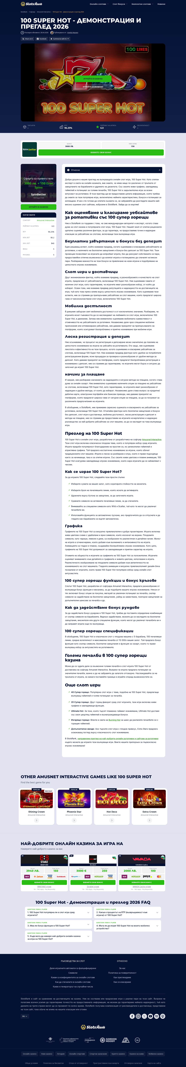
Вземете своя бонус (101, 152)
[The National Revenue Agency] (50, 1040)
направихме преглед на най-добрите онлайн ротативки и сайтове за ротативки (118, 738)
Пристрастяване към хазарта (106, 1063)
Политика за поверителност (122, 972)
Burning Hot (114, 720)
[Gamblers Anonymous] (126, 1040)
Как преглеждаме (122, 977)
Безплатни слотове (141, 4)
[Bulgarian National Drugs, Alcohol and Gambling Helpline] (69, 1040)
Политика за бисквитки (53, 1063)
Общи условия (31, 1063)
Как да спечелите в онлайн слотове (72, 982)
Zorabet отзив (93, 886)
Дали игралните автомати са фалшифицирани (73, 968)
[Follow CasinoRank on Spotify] (156, 1016)
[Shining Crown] (36, 806)
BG (23, 1016)
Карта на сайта (154, 1063)
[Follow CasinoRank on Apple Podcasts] (162, 1016)
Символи (72, 972)
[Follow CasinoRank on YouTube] (150, 1016)
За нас (122, 968)
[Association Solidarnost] (89, 1040)
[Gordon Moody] (108, 1040)
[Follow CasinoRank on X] (144, 1016)
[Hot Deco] (112, 806)
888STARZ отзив (44, 886)
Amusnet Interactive (45, 220)
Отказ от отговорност (78, 1063)
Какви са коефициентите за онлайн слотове (73, 977)
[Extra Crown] (149, 806)
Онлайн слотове (98, 4)
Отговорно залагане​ (133, 1063)
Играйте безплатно (93, 87)
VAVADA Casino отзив (142, 886)
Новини (161, 4)
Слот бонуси (119, 4)
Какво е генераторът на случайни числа (73, 986)
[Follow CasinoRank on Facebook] (132, 1016)
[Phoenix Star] (74, 806)
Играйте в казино (93, 78)
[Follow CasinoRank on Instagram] (138, 1016)
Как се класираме (122, 982)
